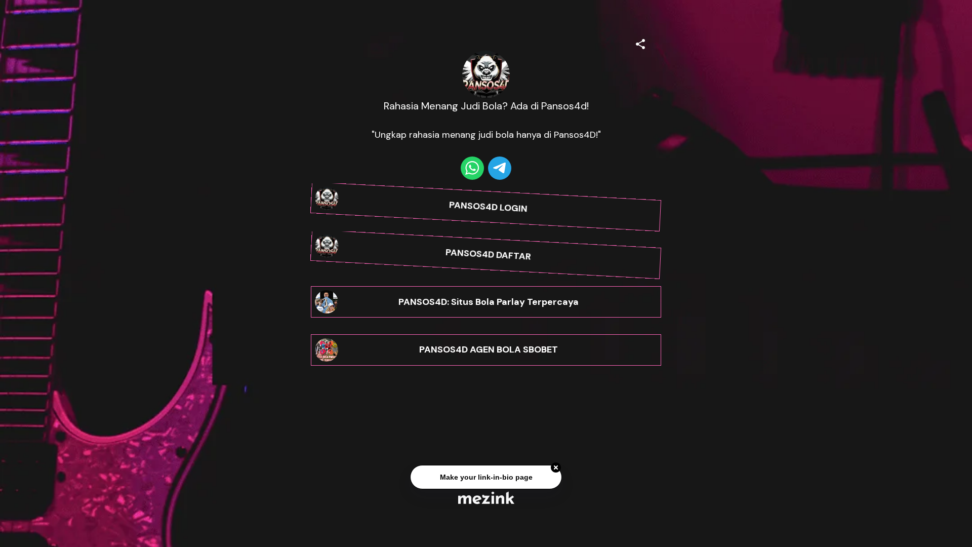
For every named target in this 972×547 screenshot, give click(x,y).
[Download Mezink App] (486, 497)
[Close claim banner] (556, 469)
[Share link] (640, 42)
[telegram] (499, 168)
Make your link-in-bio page (485, 478)
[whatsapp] (472, 168)
